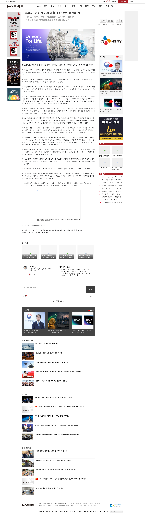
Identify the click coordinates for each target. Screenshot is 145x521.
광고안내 (54, 511)
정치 (45, 6)
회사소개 (41, 511)
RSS (101, 511)
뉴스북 (33, 274)
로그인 (131, 1)
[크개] (117, 21)
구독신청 (106, 511)
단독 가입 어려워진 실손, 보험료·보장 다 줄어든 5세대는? (76, 273)
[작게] (121, 21)
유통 (94, 6)
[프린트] (109, 21)
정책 (52, 6)
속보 (39, 6)
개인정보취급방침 (63, 511)
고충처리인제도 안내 (82, 511)
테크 (87, 6)
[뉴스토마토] (15, 6)
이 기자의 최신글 (64, 267)
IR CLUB (72, 511)
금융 (73, 6)
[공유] (112, 21)
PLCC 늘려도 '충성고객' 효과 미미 (70, 275)
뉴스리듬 (102, 57)
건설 (101, 6)
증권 (66, 6)
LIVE (108, 1)
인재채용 (48, 511)
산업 (80, 6)
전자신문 (114, 1)
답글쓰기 (103, 21)
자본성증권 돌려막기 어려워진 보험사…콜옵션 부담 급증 (76, 269)
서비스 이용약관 (94, 511)
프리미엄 (109, 6)
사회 (59, 6)
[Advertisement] (131, 36)
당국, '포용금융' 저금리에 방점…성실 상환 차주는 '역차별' (76, 271)
